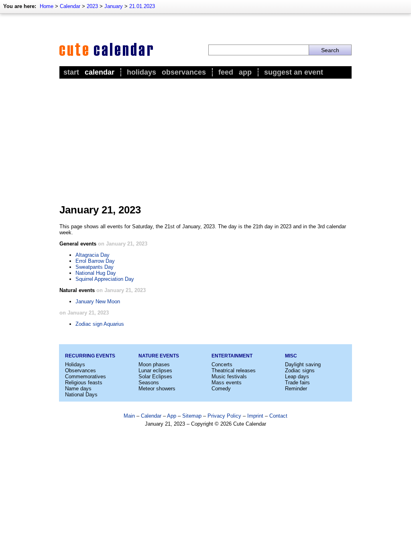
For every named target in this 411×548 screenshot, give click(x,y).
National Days (81, 395)
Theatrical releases (234, 370)
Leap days (297, 376)
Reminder (296, 389)
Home (46, 6)
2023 (92, 6)
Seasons (148, 383)
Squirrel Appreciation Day (104, 279)
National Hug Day (95, 273)
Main (129, 416)
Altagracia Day (92, 255)
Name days (78, 389)
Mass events (227, 383)
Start (71, 72)
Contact (278, 416)
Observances (184, 72)
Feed (225, 72)
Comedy (221, 389)
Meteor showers (156, 389)
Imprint (255, 416)
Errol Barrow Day (95, 261)
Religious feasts (83, 383)
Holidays (141, 72)
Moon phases (154, 364)
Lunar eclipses (155, 370)
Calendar (70, 6)
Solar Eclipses (155, 376)
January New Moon (97, 301)
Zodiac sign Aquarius (99, 324)
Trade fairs (297, 383)
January (113, 6)
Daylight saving (303, 364)
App (245, 72)
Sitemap (191, 416)
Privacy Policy (224, 416)
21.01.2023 (142, 6)
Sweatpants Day (94, 267)
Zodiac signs (300, 370)
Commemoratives (85, 376)
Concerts (222, 364)
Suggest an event (293, 72)
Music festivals (229, 376)
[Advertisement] (205, 141)
